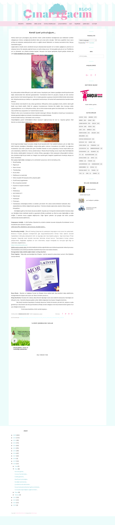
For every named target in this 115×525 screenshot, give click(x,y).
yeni (87, 173)
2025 (14, 505)
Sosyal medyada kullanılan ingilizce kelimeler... (27, 487)
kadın (90, 142)
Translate (91, 42)
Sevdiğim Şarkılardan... (21, 482)
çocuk (81, 117)
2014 (14, 448)
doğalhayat (82, 151)
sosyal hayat (83, 170)
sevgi (92, 157)
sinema (81, 160)
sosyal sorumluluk (85, 139)
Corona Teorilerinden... (21, 474)
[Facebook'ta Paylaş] (62, 313)
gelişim (94, 132)
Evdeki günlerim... (19, 476)
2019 (14, 461)
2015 (14, 450)
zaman (95, 173)
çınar (89, 120)
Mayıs (16, 492)
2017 (14, 456)
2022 (14, 500)
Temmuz (17, 495)
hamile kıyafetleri (91, 189)
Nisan (16, 469)
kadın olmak (82, 132)
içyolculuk (32, 317)
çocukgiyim (82, 148)
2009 (14, 435)
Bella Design (34, 513)
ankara (91, 117)
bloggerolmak (89, 154)
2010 (14, 437)
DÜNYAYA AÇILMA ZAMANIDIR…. (91, 208)
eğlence (93, 151)
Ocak (16, 466)
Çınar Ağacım (83, 123)
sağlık (62, 317)
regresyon (55, 317)
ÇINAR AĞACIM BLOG (20, 513)
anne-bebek (82, 167)
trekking (93, 145)
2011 (14, 440)
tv (80, 154)
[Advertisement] (42, 411)
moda (90, 126)
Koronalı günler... (19, 471)
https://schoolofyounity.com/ (19, 245)
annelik (89, 129)
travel (94, 170)
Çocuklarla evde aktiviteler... (22, 484)
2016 (14, 453)
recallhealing (47, 317)
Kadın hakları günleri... (91, 104)
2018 (14, 458)
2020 (14, 463)
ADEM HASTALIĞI (85, 194)
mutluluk (39, 317)
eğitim (81, 126)
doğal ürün (82, 157)
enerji (22, 317)
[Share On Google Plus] (72, 313)
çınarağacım (95, 164)
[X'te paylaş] (65, 313)
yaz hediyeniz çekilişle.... (93, 200)
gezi (80, 129)
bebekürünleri (95, 148)
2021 (14, 497)
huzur (26, 317)
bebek (81, 120)
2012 (14, 443)
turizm (90, 160)
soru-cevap (82, 145)
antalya (81, 142)
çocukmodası (83, 164)
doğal (92, 167)
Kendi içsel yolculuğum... (21, 479)
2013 (14, 445)
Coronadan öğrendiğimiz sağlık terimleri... (26, 489)
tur (80, 173)
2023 (14, 502)
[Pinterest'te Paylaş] (69, 313)
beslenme (82, 135)
